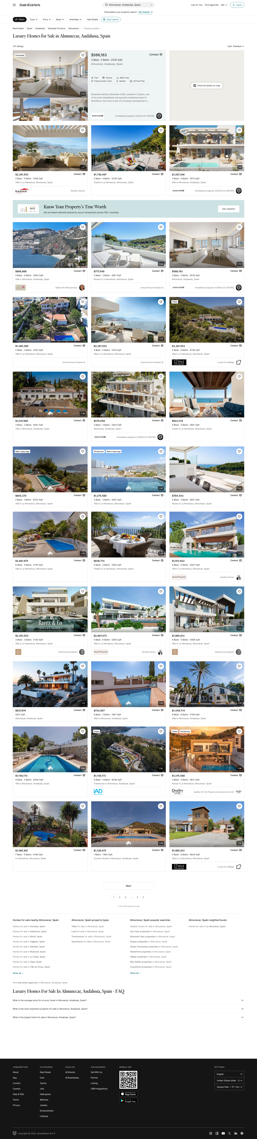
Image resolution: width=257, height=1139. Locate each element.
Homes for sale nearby (36, 920)
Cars (42, 1077)
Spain (29, 28)
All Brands (70, 1072)
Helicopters (45, 1094)
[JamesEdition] (29, 5)
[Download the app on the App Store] (128, 1093)
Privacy (16, 1105)
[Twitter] (229, 1133)
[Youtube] (223, 1133)
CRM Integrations (99, 1088)
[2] (143, 897)
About (16, 1072)
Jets (42, 1088)
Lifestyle (44, 1116)
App (15, 1077)
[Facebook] (217, 1133)
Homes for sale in (29, 926)
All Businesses (72, 1077)
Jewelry (43, 1105)
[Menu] (14, 5)
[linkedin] (236, 1133)
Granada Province (56, 28)
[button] (83, 55)
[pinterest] (242, 1133)
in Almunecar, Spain (150, 931)
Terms (16, 1099)
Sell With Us (96, 1072)
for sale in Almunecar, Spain (88, 926)
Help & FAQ (18, 1094)
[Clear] (152, 4)
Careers (16, 1088)
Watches (44, 1099)
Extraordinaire (46, 1110)
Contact (17, 1083)
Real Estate (18, 28)
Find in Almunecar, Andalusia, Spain (40, 982)
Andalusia (40, 28)
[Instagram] (211, 1133)
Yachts (43, 1083)
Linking (94, 1083)
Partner (94, 1077)
